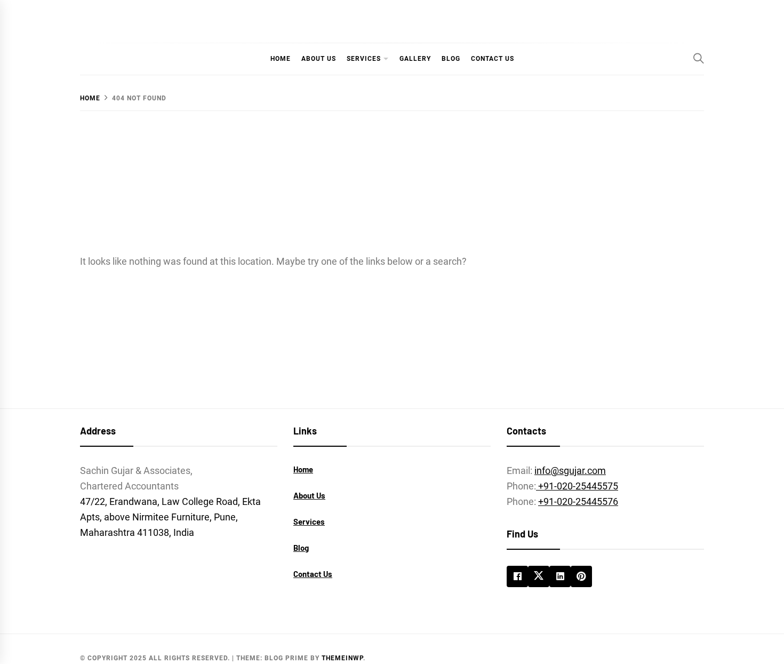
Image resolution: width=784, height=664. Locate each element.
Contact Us (492, 58)
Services (364, 58)
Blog (451, 58)
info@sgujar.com (570, 470)
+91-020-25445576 (578, 501)
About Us (318, 58)
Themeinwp (342, 658)
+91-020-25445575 (577, 486)
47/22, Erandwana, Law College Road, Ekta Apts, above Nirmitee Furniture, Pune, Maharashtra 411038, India (170, 517)
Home (280, 58)
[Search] (698, 58)
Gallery (415, 58)
